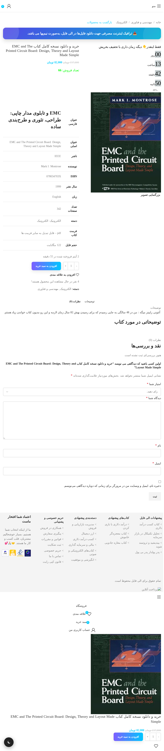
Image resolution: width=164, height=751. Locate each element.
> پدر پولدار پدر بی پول (148, 552)
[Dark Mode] (9, 742)
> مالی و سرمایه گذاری (82, 544)
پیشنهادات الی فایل (151, 517)
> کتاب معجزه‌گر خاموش (119, 535)
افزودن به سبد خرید (46, 265)
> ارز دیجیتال (88, 533)
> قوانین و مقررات (52, 539)
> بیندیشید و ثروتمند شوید (150, 544)
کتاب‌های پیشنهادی (118, 517)
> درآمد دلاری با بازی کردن (117, 526)
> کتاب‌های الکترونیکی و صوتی (82, 552)
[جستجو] (148, 6)
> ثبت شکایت (56, 544)
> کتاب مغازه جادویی (117, 542)
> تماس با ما (56, 556)
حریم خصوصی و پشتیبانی (54, 519)
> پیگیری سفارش (53, 533)
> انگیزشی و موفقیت (83, 559)
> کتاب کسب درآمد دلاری (150, 526)
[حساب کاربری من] (9, 6)
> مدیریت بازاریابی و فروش (84, 526)
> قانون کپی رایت (53, 561)
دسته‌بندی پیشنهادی (85, 517)
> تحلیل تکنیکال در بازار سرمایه (148, 535)
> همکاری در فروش (52, 527)
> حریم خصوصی (54, 550)
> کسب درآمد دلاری (84, 539)
